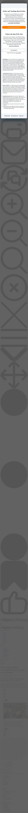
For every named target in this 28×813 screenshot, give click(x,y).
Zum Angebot (14, 50)
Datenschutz (14, 115)
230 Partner (21, 65)
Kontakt (21, 115)
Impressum (7, 115)
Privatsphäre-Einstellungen (14, 23)
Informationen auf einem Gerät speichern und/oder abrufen (13, 104)
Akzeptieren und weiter (14, 27)
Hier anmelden (18, 52)
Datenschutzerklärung (15, 21)
